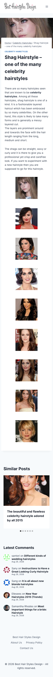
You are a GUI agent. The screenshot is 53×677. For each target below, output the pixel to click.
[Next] (44, 502)
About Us (16, 642)
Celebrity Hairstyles (16, 51)
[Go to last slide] (8, 502)
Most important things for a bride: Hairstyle (29, 609)
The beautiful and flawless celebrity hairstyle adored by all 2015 (26, 516)
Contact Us (26, 648)
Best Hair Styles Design (26, 637)
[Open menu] (46, 6)
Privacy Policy (34, 642)
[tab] (20, 531)
